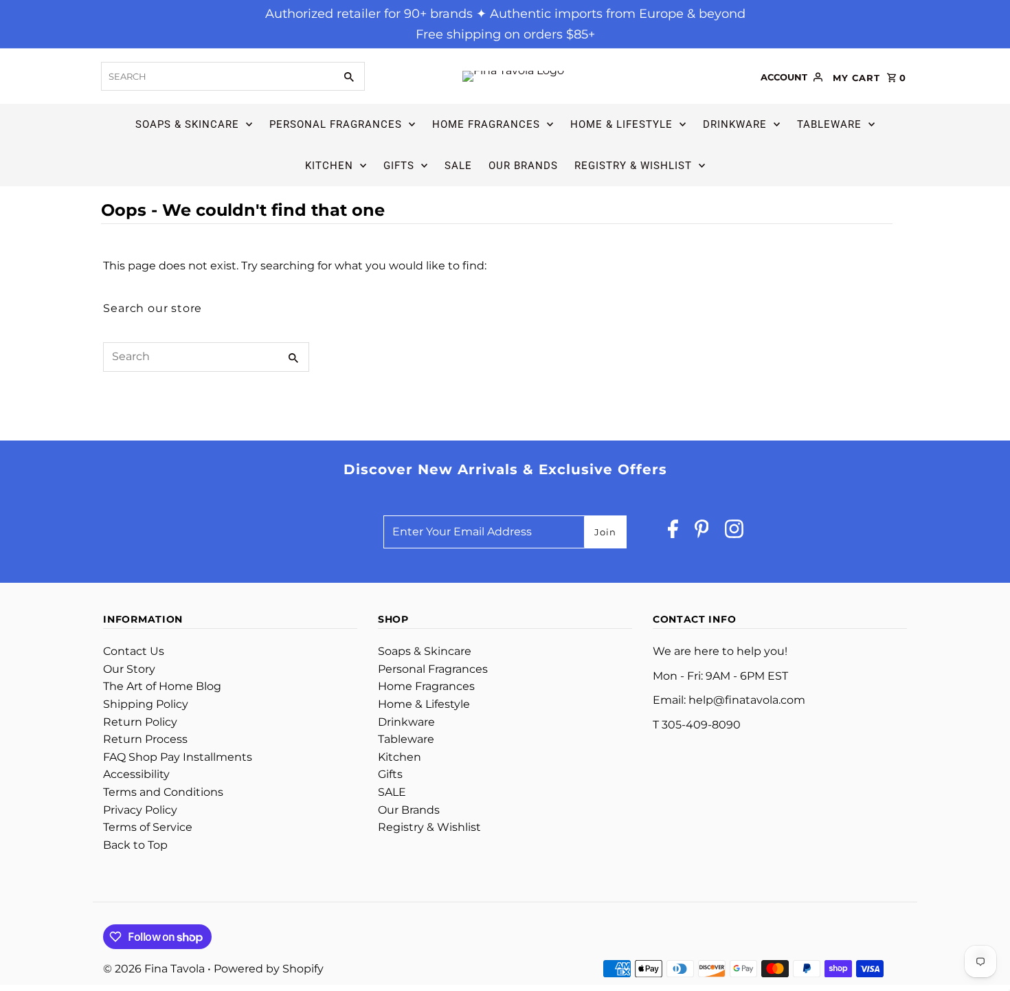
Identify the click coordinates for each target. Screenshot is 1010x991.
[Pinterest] (702, 532)
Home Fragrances (486, 124)
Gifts (398, 165)
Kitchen (329, 165)
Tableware (829, 124)
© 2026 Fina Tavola (155, 968)
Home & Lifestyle (621, 124)
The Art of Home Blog (162, 686)
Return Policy (140, 721)
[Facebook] (673, 532)
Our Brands (523, 165)
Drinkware (735, 124)
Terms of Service (147, 827)
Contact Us (133, 651)
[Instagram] (734, 532)
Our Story (129, 669)
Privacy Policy (140, 809)
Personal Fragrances (335, 124)
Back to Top (135, 844)
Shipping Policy (145, 704)
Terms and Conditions (163, 792)
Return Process (145, 739)
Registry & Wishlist (633, 165)
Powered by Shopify (269, 968)
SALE (458, 165)
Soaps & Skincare (187, 124)
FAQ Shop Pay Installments (177, 757)
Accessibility (136, 774)
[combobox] (216, 76)
